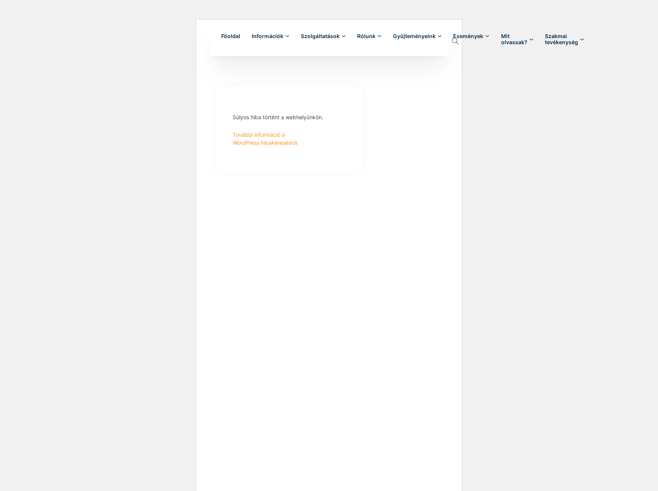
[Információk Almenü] (287, 36)
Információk (267, 36)
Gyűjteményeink (414, 36)
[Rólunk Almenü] (379, 36)
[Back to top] (631, 468)
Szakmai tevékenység (561, 39)
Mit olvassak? (514, 39)
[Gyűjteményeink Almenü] (440, 36)
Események (468, 36)
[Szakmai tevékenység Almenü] (582, 39)
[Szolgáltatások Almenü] (344, 36)
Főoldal (230, 36)
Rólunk (366, 36)
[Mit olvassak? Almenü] (531, 39)
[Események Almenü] (487, 36)
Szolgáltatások (320, 36)
